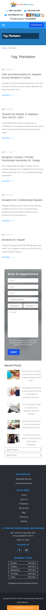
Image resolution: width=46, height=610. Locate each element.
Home (4, 48)
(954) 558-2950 (33, 10)
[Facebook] (19, 550)
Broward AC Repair (13, 240)
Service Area (24, 508)
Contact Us (23, 517)
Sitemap (24, 521)
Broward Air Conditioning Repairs (22, 200)
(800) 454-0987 (15, 10)
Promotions (23, 503)
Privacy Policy (27, 342)
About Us (23, 499)
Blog (24, 512)
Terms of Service (20, 344)
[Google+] (26, 550)
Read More (6, 95)
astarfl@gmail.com (15, 14)
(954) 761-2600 (23, 540)
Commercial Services (24, 483)
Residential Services (24, 479)
